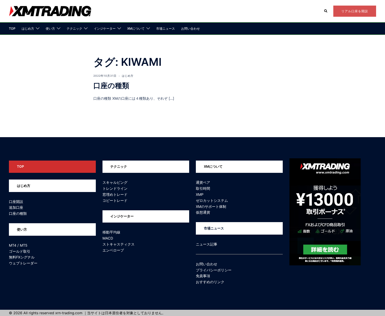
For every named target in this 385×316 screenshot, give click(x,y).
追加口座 (16, 207)
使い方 (50, 28)
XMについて (136, 28)
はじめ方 (28, 28)
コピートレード (114, 200)
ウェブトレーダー (23, 263)
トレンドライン (114, 188)
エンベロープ (113, 250)
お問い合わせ (190, 28)
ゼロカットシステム (212, 200)
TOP (12, 28)
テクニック (74, 28)
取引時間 (203, 188)
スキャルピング (114, 182)
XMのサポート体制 (211, 206)
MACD (107, 238)
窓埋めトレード (114, 194)
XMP (199, 194)
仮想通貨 (203, 212)
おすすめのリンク (210, 282)
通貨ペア (203, 182)
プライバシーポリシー (213, 270)
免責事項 (203, 276)
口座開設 (16, 201)
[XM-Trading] (50, 10)
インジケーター (105, 28)
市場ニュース (165, 28)
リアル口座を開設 (354, 11)
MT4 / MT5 (18, 245)
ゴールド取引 (19, 251)
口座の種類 (111, 85)
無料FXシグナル (22, 257)
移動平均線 (111, 232)
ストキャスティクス (118, 244)
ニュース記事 (206, 244)
